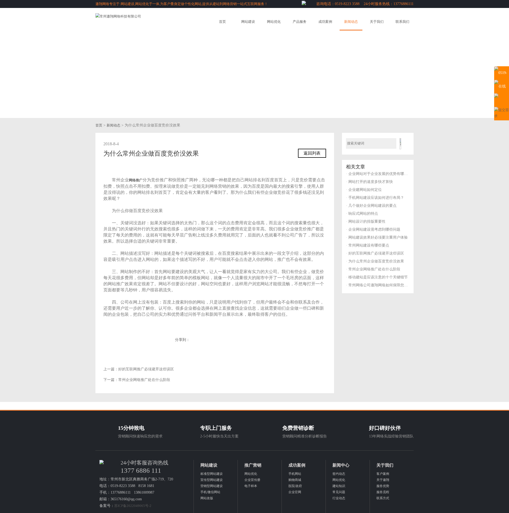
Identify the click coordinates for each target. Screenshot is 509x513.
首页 (222, 22)
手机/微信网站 (210, 492)
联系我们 (402, 22)
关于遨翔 (382, 480)
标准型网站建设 (211, 474)
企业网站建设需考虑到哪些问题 (373, 229)
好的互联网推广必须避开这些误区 (146, 369)
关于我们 (377, 22)
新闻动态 (351, 22)
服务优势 (382, 486)
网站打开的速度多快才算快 (369, 182)
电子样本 (250, 486)
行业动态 (338, 498)
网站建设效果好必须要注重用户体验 (377, 237)
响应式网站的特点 (362, 214)
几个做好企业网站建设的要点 (371, 206)
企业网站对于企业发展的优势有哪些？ (378, 174)
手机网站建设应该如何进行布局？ (375, 198)
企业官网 (294, 492)
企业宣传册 (252, 480)
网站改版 (206, 498)
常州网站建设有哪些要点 (367, 245)
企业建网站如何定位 (364, 190)
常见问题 (338, 492)
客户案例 (382, 474)
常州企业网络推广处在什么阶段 (144, 380)
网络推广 (136, 180)
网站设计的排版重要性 (365, 221)
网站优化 (274, 22)
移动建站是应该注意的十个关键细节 (377, 277)
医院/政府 (295, 486)
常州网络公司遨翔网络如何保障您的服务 (378, 285)
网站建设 (248, 22)
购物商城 (294, 480)
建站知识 (338, 486)
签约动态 (338, 474)
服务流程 (382, 492)
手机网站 (294, 474)
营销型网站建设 (211, 486)
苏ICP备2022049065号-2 (132, 506)
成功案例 (325, 22)
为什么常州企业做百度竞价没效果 (375, 261)
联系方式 (382, 498)
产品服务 (299, 22)
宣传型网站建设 (211, 480)
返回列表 (312, 153)
